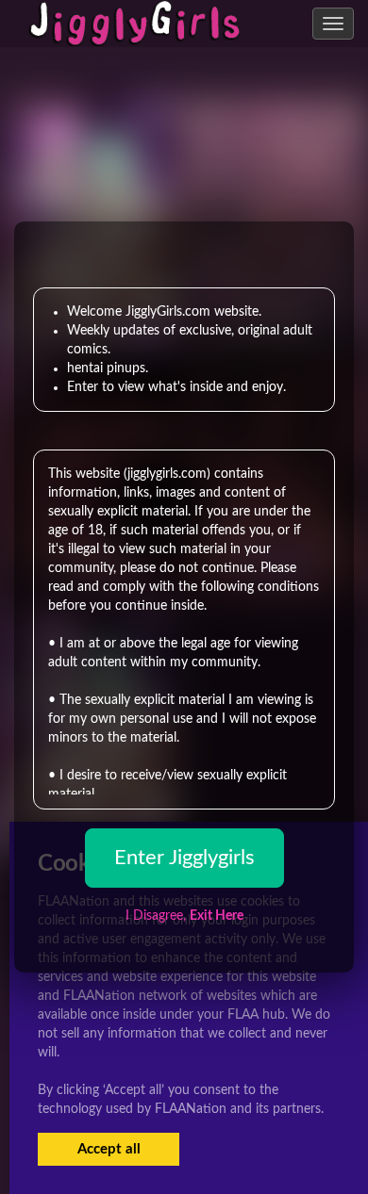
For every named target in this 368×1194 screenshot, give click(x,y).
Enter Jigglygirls (184, 857)
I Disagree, (184, 916)
